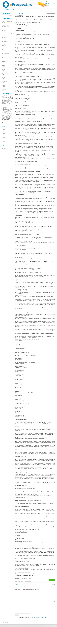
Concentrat (5, 41)
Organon (8, 113)
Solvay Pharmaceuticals (6, 121)
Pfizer (11, 113)
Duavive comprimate (6, 25)
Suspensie (5, 82)
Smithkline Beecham (7, 121)
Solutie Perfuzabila (6, 76)
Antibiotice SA (11, 96)
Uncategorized (5, 87)
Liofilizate (4, 56)
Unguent (4, 89)
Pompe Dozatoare (6, 151)
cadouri (4, 148)
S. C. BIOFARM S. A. (7, 116)
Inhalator (4, 54)
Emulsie (4, 45)
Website (16, 611)
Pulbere (22, 581)
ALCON (3, 95)
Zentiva (4, 124)
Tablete (4, 83)
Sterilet (4, 80)
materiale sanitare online (7, 149)
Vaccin (4, 90)
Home (3, 9)
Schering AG (10, 118)
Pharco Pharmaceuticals (5, 114)
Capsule (4, 37)
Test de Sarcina (5, 86)
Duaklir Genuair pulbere (7, 23)
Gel (3, 49)
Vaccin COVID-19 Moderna (7, 19)
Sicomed (5, 119)
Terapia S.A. (6, 123)
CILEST (16, 584)
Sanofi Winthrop (9, 117)
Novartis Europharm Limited (6, 111)
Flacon (19, 581)
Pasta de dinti (5, 58)
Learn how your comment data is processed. (38, 617)
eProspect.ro (49, 2)
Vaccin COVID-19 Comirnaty (7, 21)
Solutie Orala (5, 74)
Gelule (4, 50)
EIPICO (9, 101)
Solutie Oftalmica (6, 73)
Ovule (4, 57)
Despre (13, 9)
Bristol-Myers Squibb (6, 100)
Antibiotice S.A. (7, 96)
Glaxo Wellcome (6, 105)
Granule (4, 52)
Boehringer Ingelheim (6, 99)
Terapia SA (30, 581)
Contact (8, 9)
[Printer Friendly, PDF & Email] (52, 579)
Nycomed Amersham (5, 113)
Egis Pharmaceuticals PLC (6, 101)
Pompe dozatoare (5, 622)
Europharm (5, 103)
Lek (3, 109)
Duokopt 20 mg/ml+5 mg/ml (8, 33)
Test (4, 85)
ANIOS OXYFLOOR (6, 147)
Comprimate (5, 40)
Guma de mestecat (6, 53)
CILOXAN (52, 584)
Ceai (4, 38)
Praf (4, 64)
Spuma (4, 78)
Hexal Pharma (10, 106)
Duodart (4, 30)
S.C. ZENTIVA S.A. (6, 117)
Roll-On (4, 68)
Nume (16, 603)
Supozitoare (5, 81)
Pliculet (4, 62)
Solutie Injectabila (6, 72)
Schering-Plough (5, 118)
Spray (4, 77)
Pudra (4, 65)
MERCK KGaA (10, 109)
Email (16, 607)
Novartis (4, 110)
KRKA (11, 108)
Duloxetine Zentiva (6, 26)
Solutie (4, 70)
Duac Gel (4, 22)
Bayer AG (3, 97)
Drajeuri (4, 44)
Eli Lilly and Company (7, 102)
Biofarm (10, 99)
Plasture (4, 61)
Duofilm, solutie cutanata (7, 31)
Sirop (4, 69)
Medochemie (6, 109)
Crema (4, 42)
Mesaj (16, 590)
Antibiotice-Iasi (7, 95)
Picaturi (4, 60)
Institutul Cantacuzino (5, 107)
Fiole (4, 46)
